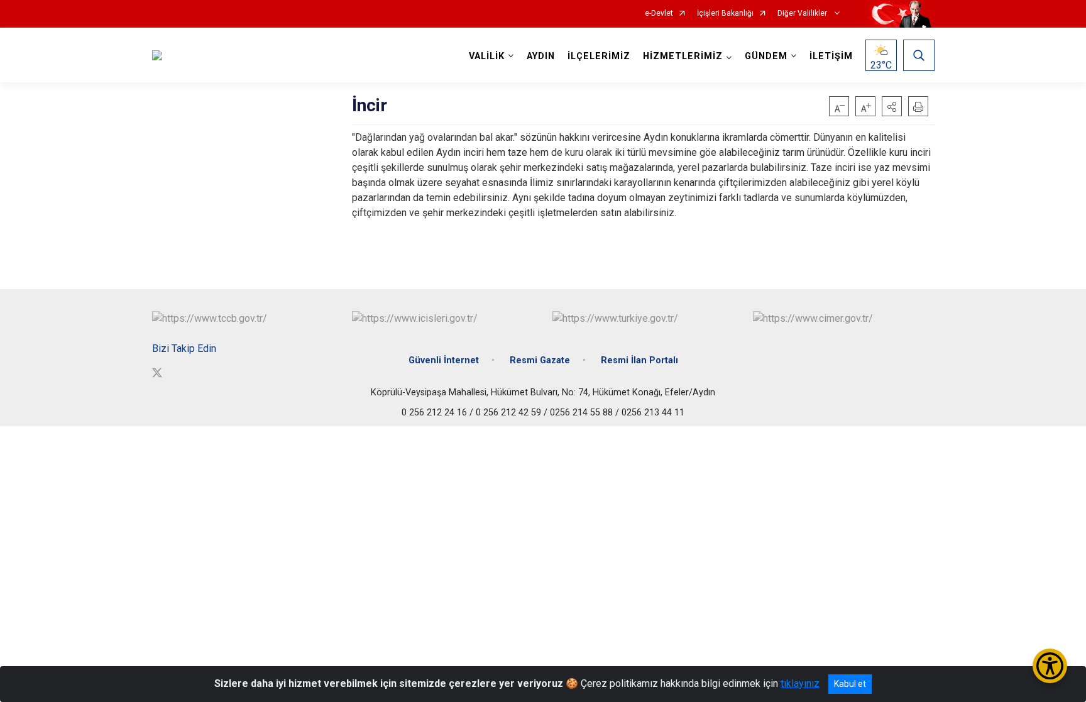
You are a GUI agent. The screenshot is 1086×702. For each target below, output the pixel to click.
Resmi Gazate (540, 360)
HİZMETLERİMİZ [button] (683, 56)
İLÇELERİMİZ (599, 56)
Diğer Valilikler (803, 13)
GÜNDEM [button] (766, 56)
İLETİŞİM (831, 56)
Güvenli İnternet (444, 360)
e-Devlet (659, 13)
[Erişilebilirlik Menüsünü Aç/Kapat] (1050, 666)
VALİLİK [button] (487, 56)
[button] (892, 106)
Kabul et (850, 684)
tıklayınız (800, 683)
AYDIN (541, 56)
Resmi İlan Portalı (639, 360)
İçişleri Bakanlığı (725, 13)
